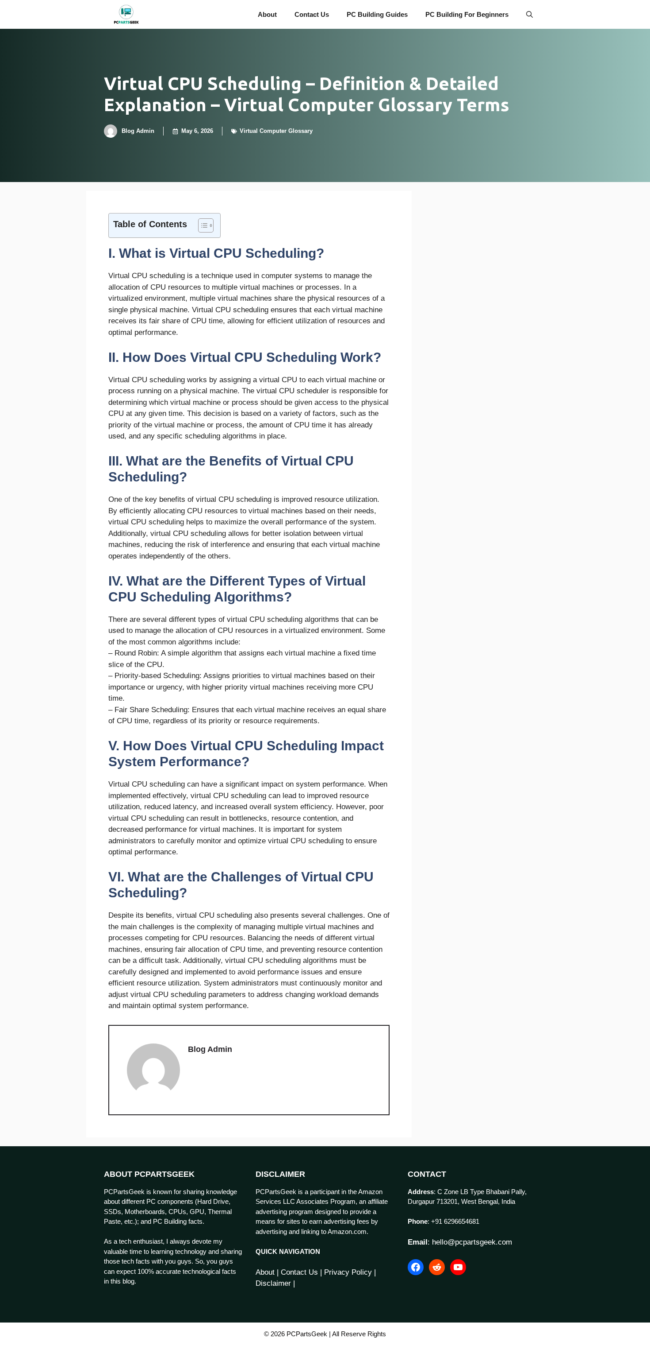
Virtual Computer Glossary (276, 131)
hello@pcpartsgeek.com (472, 1242)
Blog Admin (138, 131)
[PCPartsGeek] (126, 14)
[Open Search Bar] (529, 14)
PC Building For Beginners (467, 14)
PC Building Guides (377, 14)
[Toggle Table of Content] (201, 225)
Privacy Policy (348, 1272)
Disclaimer (273, 1283)
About (267, 14)
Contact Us (311, 14)
